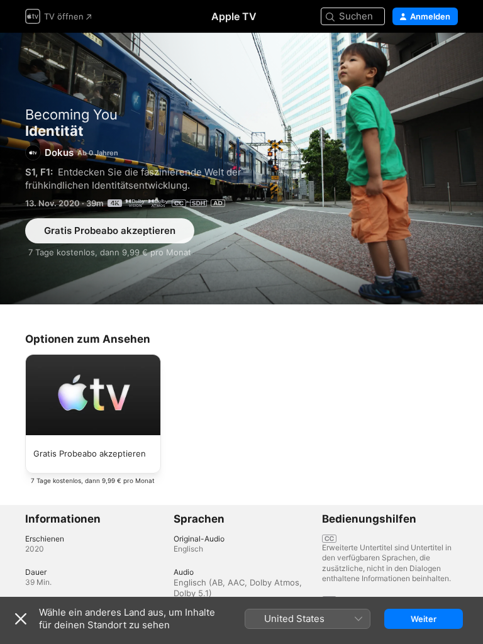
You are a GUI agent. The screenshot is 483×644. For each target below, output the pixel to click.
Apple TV (234, 16)
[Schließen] (20, 619)
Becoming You (71, 114)
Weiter (423, 619)
